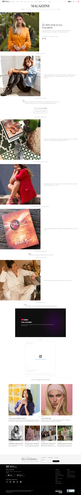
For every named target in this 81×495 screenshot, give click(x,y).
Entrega (68, 473)
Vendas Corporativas (58, 483)
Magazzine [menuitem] (40, 1)
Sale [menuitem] (43, 1)
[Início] (6, 1)
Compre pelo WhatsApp (71, 476)
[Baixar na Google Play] (20, 475)
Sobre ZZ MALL (57, 471)
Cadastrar (56, 461)
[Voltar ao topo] (78, 493)
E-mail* (42, 459)
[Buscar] (65, 1)
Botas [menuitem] (25, 1)
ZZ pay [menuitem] (35, 1)
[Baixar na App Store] (10, 475)
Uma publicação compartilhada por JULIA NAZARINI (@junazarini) (38, 373)
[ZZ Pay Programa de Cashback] (70, 1)
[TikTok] (17, 482)
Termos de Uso (57, 473)
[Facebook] (7, 482)
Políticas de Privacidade (59, 475)
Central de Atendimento (71, 471)
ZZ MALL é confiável (58, 478)
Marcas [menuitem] (32, 1)
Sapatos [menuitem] (17, 1)
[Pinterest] (14, 482)
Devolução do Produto (71, 475)
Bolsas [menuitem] (28, 1)
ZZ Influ (56, 476)
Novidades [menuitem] (13, 1)
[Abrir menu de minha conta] (73, 1)
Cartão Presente (58, 481)
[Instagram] (10, 482)
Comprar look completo (40, 111)
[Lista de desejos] (75, 1)
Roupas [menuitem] (21, 1)
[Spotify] (21, 482)
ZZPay (56, 480)
